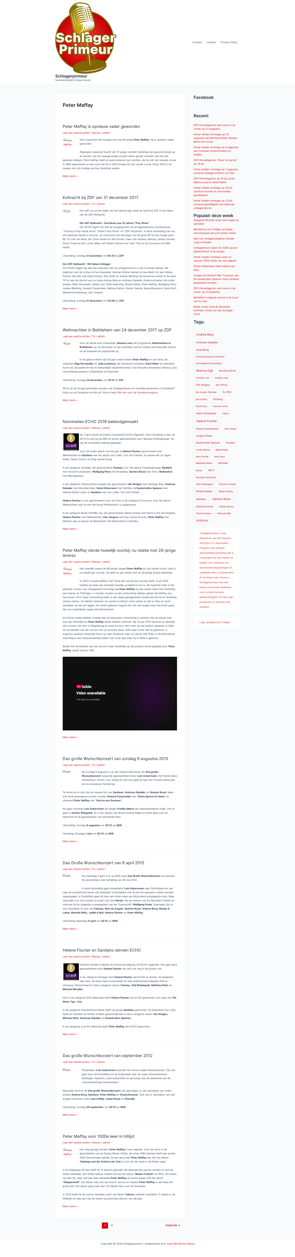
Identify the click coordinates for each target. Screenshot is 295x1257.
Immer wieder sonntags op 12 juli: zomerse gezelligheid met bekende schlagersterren (214, 204)
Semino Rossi (222, 499)
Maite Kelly (222, 449)
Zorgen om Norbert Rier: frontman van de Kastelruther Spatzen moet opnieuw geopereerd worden (216, 279)
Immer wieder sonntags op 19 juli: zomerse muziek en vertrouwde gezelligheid (213, 191)
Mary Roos (219, 456)
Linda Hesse (203, 449)
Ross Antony (226, 491)
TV (93, 203)
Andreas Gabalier (207, 342)
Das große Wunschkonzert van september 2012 (108, 1055)
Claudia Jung (221, 377)
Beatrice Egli (204, 370)
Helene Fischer (206, 421)
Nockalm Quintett (206, 477)
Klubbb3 (230, 442)
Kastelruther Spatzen (208, 442)
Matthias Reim (204, 463)
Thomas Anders (203, 513)
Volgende (172, 1225)
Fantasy (218, 399)
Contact (197, 42)
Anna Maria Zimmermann (209, 363)
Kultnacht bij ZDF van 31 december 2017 (100, 197)
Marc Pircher (202, 456)
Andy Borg (202, 349)
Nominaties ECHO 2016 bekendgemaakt (100, 421)
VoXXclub (202, 520)
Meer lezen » (70, 176)
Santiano (201, 499)
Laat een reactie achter (76, 132)
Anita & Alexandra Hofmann (210, 356)
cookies (211, 42)
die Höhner (222, 385)
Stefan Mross (226, 506)
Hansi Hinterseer (206, 413)
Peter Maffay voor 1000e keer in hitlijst (98, 1136)
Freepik (225, 622)
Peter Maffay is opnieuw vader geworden (101, 126)
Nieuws (96, 132)
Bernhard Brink (227, 370)
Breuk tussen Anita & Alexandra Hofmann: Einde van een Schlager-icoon (214, 310)
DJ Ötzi (227, 392)
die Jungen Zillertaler (206, 392)
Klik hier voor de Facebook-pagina (137, 392)
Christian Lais (202, 377)
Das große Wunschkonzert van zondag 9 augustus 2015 (115, 758)
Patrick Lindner (227, 484)
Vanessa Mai (224, 513)
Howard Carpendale (207, 428)
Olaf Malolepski (204, 484)
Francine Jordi (220, 406)
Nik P (211, 470)
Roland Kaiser (204, 491)
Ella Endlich (201, 399)
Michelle (223, 463)
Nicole (199, 470)
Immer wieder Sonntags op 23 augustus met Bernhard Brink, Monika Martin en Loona (215, 138)
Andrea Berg (204, 334)
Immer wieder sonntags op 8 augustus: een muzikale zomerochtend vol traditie (216, 151)
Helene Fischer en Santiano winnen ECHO (102, 950)
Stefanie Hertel (204, 506)
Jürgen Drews (204, 435)
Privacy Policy (229, 42)
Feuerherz (201, 406)
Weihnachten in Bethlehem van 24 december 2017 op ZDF (117, 330)
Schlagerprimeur (71, 76)
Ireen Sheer (230, 428)
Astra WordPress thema (180, 1243)
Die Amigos (203, 384)
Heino (225, 413)
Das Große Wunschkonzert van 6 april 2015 (103, 862)
